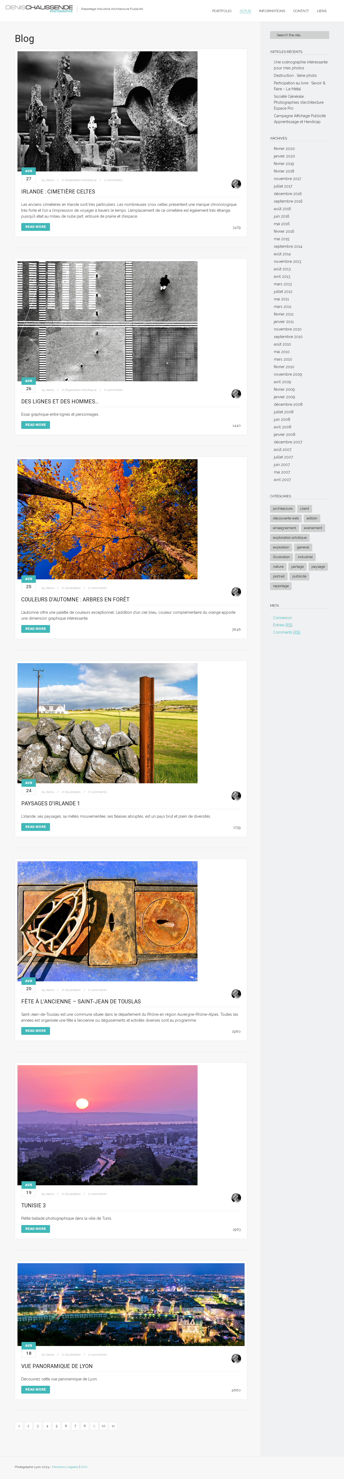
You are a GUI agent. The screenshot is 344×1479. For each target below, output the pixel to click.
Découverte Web (286, 518)
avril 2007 (282, 480)
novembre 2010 (288, 329)
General (303, 547)
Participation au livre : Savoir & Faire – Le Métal (299, 86)
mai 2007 (282, 472)
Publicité (299, 576)
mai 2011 (281, 299)
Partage (297, 567)
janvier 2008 (284, 434)
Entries (282, 625)
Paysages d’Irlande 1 (50, 803)
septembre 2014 (288, 246)
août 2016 (282, 209)
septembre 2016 (288, 201)
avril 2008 (282, 427)
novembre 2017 (287, 179)
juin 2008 (282, 419)
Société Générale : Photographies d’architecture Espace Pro (299, 102)
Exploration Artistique (80, 180)
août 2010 (282, 344)
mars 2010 (283, 359)
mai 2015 (281, 239)
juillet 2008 (283, 412)
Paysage (318, 567)
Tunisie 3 (33, 1205)
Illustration (73, 588)
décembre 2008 (288, 404)
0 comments (113, 390)
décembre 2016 (288, 194)
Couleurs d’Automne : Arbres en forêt (75, 599)
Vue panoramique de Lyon (57, 1366)
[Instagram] (326, 1468)
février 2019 (284, 163)
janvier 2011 (284, 322)
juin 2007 (282, 464)
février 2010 (284, 367)
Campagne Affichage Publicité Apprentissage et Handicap (300, 119)
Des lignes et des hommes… (59, 401)
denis (50, 180)
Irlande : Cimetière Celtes (58, 191)
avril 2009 (282, 382)
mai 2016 (282, 224)
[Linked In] (296, 1468)
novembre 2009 (288, 374)
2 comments (113, 180)
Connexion (282, 618)
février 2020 (284, 148)
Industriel (305, 557)
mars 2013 (283, 284)
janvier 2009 (284, 397)
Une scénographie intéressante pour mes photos (301, 65)
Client (304, 509)
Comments (286, 632)
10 (104, 1426)
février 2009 (284, 389)
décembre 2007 (288, 442)
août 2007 (282, 449)
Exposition (281, 547)
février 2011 (283, 314)
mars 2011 (282, 306)
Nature (278, 567)
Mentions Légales (65, 1467)
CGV (84, 1467)
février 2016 (284, 231)
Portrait (279, 576)
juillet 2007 (283, 457)
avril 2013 (282, 276)
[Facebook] (306, 1468)
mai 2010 (282, 352)
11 (113, 1426)
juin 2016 (281, 216)
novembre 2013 (287, 261)
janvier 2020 (284, 156)
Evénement (313, 528)
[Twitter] (316, 1468)
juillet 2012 (283, 291)
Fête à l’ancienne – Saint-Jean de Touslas (81, 1001)
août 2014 (282, 254)
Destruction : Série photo (295, 75)
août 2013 (282, 269)
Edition (312, 518)
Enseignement (284, 528)
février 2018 (284, 171)
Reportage (281, 586)
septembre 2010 (288, 337)
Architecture (282, 509)
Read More (35, 227)
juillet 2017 (283, 186)
